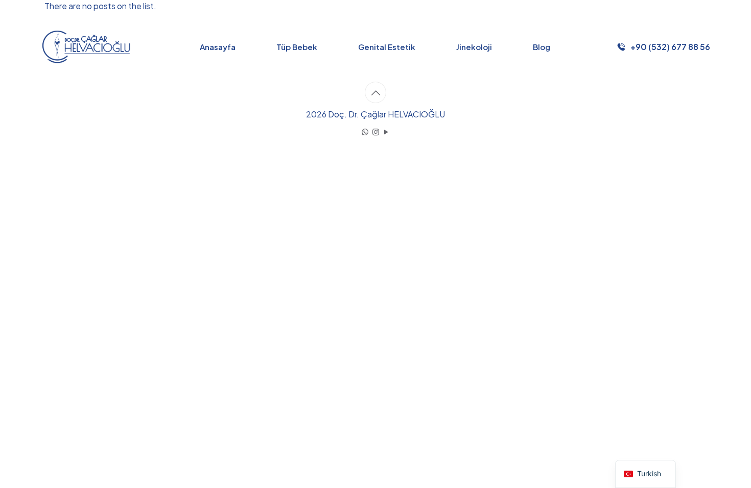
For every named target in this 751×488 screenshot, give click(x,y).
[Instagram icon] (376, 131)
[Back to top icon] (375, 92)
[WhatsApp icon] (365, 131)
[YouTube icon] (386, 131)
